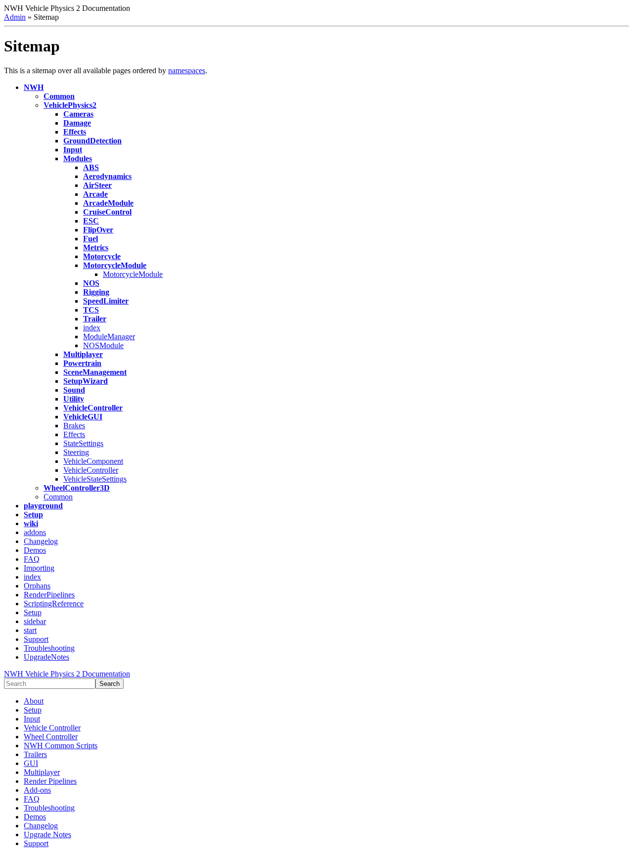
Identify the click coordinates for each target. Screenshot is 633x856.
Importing (39, 568)
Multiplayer (42, 772)
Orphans (37, 586)
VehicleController (90, 470)
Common (58, 497)
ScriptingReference (54, 603)
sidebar (35, 621)
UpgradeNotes (46, 657)
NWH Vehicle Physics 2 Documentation (67, 674)
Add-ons (37, 790)
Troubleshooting (49, 648)
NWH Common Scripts (60, 745)
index (91, 327)
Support (36, 639)
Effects (74, 434)
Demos (35, 550)
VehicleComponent (93, 461)
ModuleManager (109, 336)
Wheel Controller (51, 736)
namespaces (186, 70)
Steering (76, 452)
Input (32, 719)
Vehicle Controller (52, 727)
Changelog (41, 541)
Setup (33, 612)
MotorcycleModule (133, 274)
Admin (15, 17)
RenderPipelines (49, 594)
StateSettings (83, 443)
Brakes (74, 425)
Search (109, 683)
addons (35, 532)
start (30, 630)
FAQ (32, 559)
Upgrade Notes (47, 834)
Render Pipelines (50, 781)
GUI (31, 763)
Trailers (35, 754)
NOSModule (103, 345)
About (34, 701)
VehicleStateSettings (95, 479)
